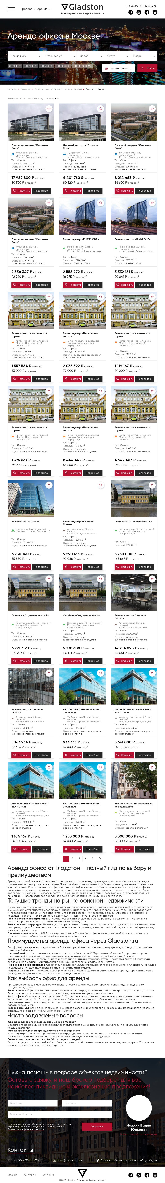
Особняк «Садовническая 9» (133, 521)
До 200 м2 (31, 66)
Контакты (20, 1150)
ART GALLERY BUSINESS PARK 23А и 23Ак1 (81, 711)
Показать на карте (120, 68)
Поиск (150, 68)
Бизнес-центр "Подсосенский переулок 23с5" (133, 805)
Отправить (97, 1126)
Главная (12, 1175)
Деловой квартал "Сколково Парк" (29, 147)
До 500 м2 (47, 66)
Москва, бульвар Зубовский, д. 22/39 (129, 1160)
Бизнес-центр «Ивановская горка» (29, 335)
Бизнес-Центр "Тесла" (25, 521)
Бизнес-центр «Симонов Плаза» (78, 523)
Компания (48, 1175)
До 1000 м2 (63, 66)
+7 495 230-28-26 (141, 6)
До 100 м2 (15, 66)
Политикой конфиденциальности (26, 1129)
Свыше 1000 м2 (82, 66)
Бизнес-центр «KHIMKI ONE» (81, 239)
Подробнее (41, 191)
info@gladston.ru (70, 1160)
